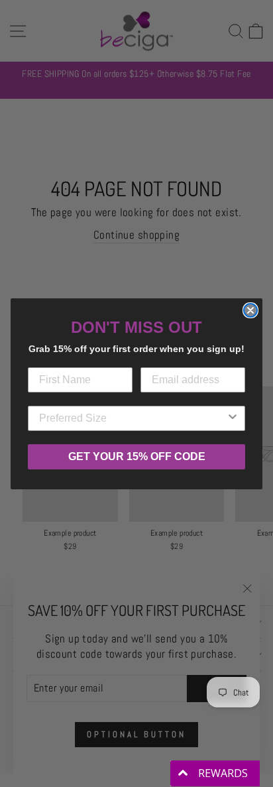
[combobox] (132, 418)
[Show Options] (232, 418)
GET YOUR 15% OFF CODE (136, 456)
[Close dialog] (250, 310)
